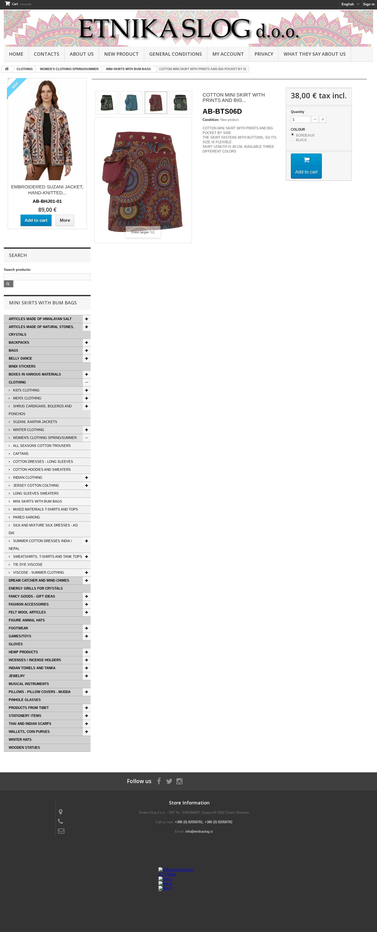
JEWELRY (17, 676)
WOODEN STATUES (24, 748)
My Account (228, 54)
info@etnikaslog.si (199, 831)
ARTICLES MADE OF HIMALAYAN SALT (40, 319)
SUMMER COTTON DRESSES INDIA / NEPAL (40, 545)
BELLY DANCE (20, 358)
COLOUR (298, 129)
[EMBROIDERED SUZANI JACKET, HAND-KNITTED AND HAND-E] (47, 129)
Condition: (211, 120)
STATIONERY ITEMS (25, 716)
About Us (82, 54)
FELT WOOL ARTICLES (27, 612)
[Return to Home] (7, 69)
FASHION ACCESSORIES (29, 604)
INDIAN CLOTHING (27, 477)
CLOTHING (17, 382)
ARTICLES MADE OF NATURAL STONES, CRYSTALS (41, 331)
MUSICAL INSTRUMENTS (29, 684)
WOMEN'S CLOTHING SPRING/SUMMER (44, 438)
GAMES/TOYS (20, 636)
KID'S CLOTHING (25, 390)
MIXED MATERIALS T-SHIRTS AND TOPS (45, 509)
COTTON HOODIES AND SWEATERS (41, 470)
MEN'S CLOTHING (26, 398)
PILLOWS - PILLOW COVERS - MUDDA (40, 692)
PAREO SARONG (26, 517)
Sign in (369, 4)
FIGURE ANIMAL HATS (27, 620)
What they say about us (315, 54)
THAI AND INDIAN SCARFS (30, 724)
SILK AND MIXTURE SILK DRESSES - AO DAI (43, 529)
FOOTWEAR (18, 628)
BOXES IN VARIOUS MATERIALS (35, 374)
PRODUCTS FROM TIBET (29, 708)
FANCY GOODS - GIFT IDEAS (32, 596)
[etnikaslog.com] (188, 28)
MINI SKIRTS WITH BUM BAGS (37, 501)
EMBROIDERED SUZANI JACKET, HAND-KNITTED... (47, 189)
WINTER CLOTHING (28, 430)
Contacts (46, 54)
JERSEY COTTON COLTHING (35, 485)
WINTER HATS (20, 740)
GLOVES (16, 644)
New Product (121, 54)
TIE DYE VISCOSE (27, 564)
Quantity (297, 112)
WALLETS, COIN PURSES (29, 732)
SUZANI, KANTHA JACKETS (34, 422)
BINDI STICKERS (22, 366)
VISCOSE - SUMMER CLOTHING (38, 572)
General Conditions (175, 54)
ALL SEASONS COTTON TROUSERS (41, 446)
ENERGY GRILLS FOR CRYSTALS (36, 588)
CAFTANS (20, 454)
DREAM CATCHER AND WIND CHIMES (39, 580)
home (16, 54)
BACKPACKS (19, 342)
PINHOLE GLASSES (25, 700)
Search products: (17, 270)
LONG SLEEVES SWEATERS (35, 493)
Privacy (263, 54)
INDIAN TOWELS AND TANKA (32, 668)
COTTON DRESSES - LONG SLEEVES (42, 462)
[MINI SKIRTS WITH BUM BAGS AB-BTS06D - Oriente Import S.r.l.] (106, 102)
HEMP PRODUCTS (23, 652)
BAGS (13, 350)
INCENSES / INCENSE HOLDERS (35, 660)
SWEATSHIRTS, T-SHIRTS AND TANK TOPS (47, 557)
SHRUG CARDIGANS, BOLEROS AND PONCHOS (40, 410)
